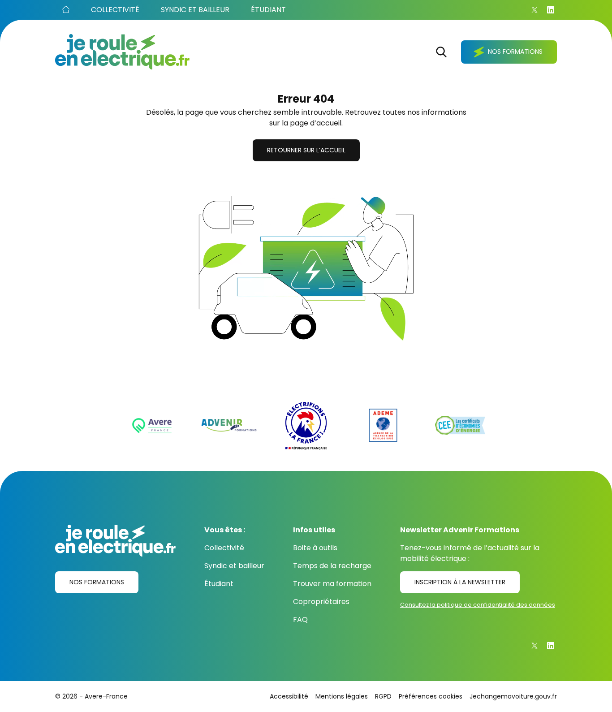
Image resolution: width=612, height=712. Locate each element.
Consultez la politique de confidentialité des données (477, 604)
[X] (534, 10)
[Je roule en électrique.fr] (122, 51)
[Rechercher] (441, 52)
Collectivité (224, 548)
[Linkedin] (550, 10)
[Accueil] (66, 10)
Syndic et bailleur (234, 566)
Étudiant (218, 583)
